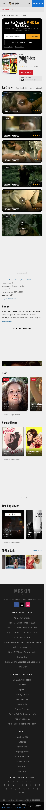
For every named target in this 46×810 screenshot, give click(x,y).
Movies (11, 15)
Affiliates (22, 742)
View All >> (37, 550)
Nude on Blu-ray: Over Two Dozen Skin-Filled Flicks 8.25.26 (22, 644)
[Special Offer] (22, 349)
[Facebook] (16, 604)
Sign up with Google (23, 42)
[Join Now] (38, 3)
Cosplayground (22, 752)
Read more (7, 321)
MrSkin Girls (10, 9)
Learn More (20, 805)
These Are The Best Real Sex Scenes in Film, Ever (22, 664)
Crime (23, 280)
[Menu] (4, 3)
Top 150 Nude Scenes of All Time (22, 628)
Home (4, 15)
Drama (17, 280)
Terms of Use (19, 47)
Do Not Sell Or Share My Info (22, 714)
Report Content (22, 719)
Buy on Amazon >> (9, 299)
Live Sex (22, 771)
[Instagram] (28, 604)
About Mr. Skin (22, 737)
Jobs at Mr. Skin (22, 756)
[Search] (28, 3)
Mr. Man (22, 766)
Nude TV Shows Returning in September (22, 654)
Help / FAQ (22, 689)
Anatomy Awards (22, 618)
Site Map (22, 685)
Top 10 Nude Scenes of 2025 (22, 623)
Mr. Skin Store (22, 761)
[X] (22, 604)
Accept (38, 806)
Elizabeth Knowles (11, 135)
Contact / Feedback (22, 680)
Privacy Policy (8, 47)
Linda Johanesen (11, 111)
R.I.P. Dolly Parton (22, 637)
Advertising (22, 747)
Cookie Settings (22, 709)
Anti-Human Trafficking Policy (22, 724)
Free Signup (33, 36)
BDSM (29, 280)
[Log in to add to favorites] (24, 380)
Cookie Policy (22, 704)
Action (11, 280)
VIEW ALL (22, 793)
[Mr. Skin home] (14, 3)
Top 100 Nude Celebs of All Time (22, 632)
